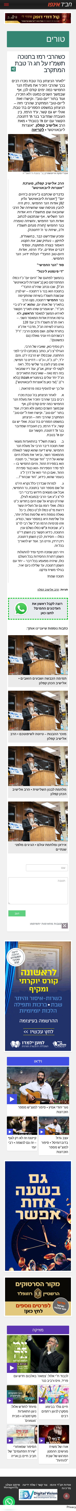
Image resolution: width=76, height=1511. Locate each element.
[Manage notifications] (66, 1496)
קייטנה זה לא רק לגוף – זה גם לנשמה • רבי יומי (22, 1142)
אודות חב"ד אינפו (60, 1484)
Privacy (71, 1507)
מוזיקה (38, 1330)
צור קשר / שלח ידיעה (34, 1484)
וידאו (38, 1061)
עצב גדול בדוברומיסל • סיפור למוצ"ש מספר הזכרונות (54, 1145)
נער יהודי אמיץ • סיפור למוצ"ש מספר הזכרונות (43, 1110)
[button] (9, 1502)
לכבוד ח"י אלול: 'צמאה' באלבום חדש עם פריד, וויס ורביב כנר (41, 1378)
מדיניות (66, 1488)
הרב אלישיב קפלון (48, 589)
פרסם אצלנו (12, 1484)
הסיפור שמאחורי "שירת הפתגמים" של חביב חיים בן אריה (22, 1451)
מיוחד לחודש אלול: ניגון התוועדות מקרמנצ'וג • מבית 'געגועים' (23, 1413)
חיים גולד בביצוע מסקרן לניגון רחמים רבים (55, 1411)
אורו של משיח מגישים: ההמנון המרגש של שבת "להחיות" (57, 1453)
